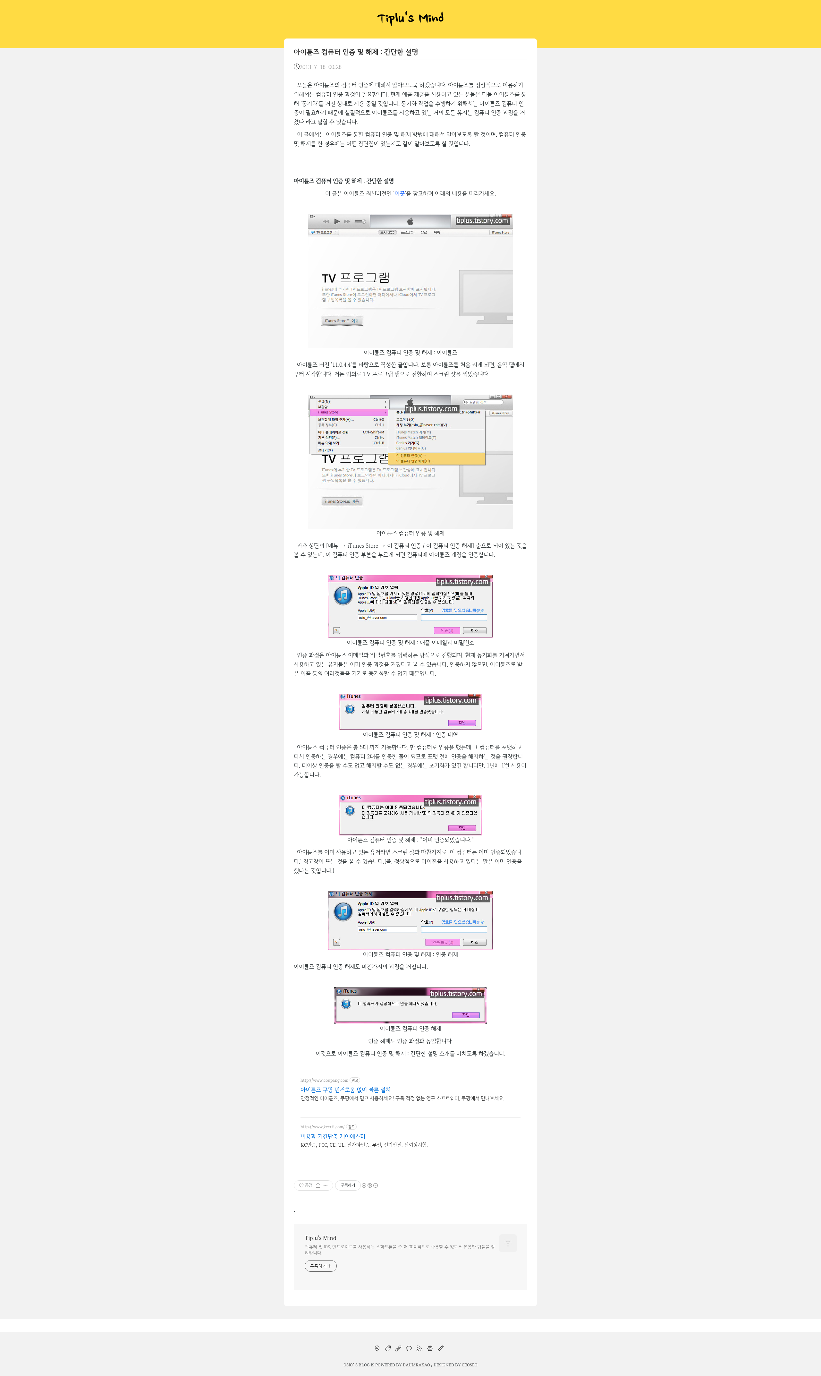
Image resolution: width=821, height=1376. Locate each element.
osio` (348, 1365)
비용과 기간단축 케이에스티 (332, 1136)
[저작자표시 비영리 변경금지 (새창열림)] (369, 1185)
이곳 (399, 193)
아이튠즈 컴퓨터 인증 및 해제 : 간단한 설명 (356, 51)
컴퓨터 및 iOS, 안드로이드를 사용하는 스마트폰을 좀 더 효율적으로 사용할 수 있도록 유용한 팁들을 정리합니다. (400, 1250)
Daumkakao (416, 1365)
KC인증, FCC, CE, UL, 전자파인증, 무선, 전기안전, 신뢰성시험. (364, 1144)
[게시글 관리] (326, 1185)
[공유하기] (318, 1185)
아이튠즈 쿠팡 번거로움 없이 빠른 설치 (345, 1089)
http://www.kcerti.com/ (322, 1127)
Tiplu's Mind (410, 19)
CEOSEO (470, 1365)
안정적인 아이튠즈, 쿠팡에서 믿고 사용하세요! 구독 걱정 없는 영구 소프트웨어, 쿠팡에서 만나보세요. (402, 1098)
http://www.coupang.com (324, 1080)
